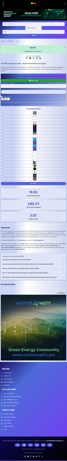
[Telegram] (23, 445)
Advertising (61, 293)
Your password (4, 94)
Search (33, 35)
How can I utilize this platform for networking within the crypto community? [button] (20, 268)
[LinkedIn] (43, 445)
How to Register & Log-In (10, 399)
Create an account (9, 426)
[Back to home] (33, 3)
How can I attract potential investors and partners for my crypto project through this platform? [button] (25, 273)
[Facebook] (30, 445)
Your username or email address (8, 89)
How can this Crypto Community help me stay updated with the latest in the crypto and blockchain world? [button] (27, 264)
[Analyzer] (33, 14)
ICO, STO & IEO (8, 373)
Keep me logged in (7, 96)
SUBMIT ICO (7, 376)
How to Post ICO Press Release (12, 396)
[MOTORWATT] (33, 327)
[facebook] (30, 456)
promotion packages (56, 231)
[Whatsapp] (36, 456)
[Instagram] (36, 445)
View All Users (33, 183)
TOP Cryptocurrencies (10, 405)
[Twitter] (25, 456)
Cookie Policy (7, 423)
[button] (65, 3)
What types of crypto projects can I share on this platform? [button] (16, 260)
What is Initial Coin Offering (11, 402)
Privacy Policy (7, 420)
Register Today (34, 80)
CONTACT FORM (8, 414)
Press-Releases (8, 379)
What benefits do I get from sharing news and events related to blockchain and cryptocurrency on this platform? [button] (29, 277)
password (16, 105)
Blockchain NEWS (8, 382)
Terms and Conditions (10, 417)
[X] (17, 445)
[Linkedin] (33, 456)
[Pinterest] (39, 456)
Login (6, 99)
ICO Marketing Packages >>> (55, 441)
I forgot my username (7, 105)
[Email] (49, 445)
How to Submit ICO (9, 393)
